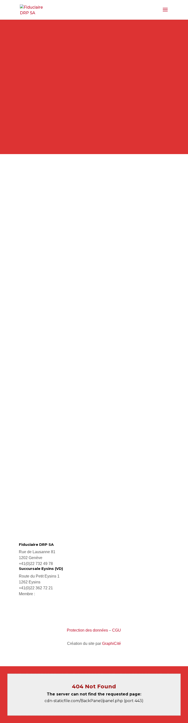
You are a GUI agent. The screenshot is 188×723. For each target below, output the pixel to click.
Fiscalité (94, 313)
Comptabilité (94, 275)
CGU (116, 630)
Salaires (94, 390)
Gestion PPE (94, 428)
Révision (94, 352)
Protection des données (87, 630)
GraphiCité (111, 643)
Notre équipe (94, 130)
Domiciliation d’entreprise (94, 466)
